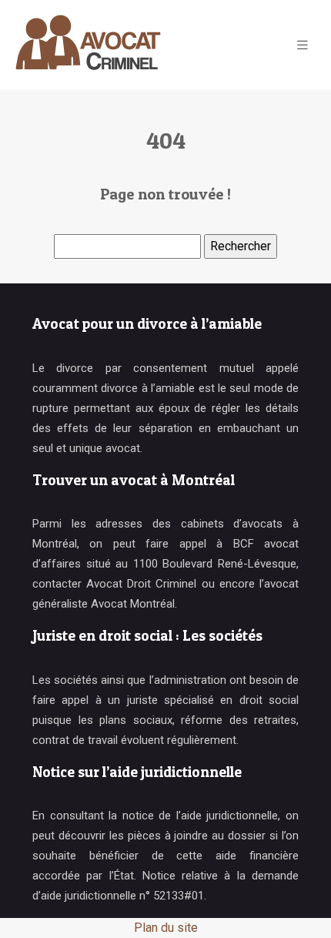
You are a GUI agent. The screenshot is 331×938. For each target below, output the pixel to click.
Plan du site (166, 927)
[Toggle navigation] (302, 45)
